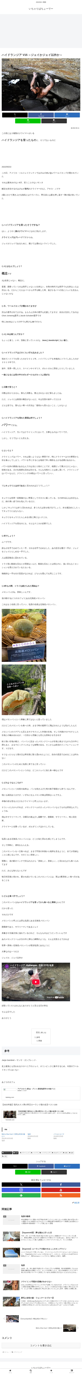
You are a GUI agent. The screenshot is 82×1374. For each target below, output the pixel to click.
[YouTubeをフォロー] (60, 1190)
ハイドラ (35, 1153)
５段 (5, 1156)
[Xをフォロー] (21, 1184)
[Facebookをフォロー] (60, 1184)
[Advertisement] (41, 32)
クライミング (8, 1153)
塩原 (29, 1134)
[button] (54, 120)
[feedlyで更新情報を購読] (21, 1195)
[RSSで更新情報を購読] (60, 1195)
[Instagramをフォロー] (21, 1190)
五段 (66, 1153)
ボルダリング (57, 1153)
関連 (40, 1041)
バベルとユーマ (59, 1134)
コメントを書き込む (41, 1345)
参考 (38, 1037)
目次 (38, 1032)
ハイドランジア (45, 1153)
